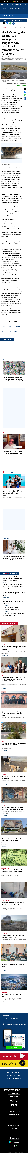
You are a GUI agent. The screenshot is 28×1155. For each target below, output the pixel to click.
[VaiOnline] (14, 1101)
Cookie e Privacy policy (14, 1111)
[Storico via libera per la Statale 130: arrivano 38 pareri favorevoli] (14, 826)
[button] (4, 23)
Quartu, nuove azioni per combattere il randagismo (11, 608)
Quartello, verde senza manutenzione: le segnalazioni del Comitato (13, 601)
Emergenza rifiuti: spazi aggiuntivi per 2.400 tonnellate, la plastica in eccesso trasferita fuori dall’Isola (13, 379)
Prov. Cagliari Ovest (8, 326)
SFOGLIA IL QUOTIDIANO (8, 15)
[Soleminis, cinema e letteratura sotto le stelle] (14, 952)
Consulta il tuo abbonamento (14, 1072)
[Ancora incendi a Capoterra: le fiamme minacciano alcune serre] (14, 923)
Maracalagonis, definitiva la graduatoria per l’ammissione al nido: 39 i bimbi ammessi (12, 578)
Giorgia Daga (6, 605)
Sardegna (17, 8)
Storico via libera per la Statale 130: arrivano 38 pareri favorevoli (12, 839)
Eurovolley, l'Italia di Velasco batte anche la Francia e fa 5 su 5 (13, 493)
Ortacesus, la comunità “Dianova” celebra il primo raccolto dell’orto (11, 870)
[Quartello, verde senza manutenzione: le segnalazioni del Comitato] (14, 730)
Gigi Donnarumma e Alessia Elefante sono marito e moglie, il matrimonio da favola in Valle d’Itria (14, 558)
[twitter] (2, 1)
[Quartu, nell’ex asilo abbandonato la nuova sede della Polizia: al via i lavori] (14, 795)
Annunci (14, 1081)
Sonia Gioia (5, 590)
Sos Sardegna (13, 12)
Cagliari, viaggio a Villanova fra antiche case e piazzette (13, 452)
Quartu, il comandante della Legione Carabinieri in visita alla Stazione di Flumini (14, 593)
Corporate (14, 1128)
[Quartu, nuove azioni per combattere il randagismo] (14, 764)
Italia (23, 8)
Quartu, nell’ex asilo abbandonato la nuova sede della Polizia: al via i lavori (14, 615)
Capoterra (17, 326)
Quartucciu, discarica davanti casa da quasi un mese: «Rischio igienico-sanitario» (12, 904)
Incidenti (21, 12)
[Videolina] (14, 1056)
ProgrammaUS (4, 8)
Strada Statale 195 (14, 331)
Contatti (14, 1120)
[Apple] (14, 1138)
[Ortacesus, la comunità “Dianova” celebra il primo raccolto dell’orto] (14, 857)
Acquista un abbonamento (14, 1075)
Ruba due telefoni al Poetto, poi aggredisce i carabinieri (11, 995)
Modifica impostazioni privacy (14, 1122)
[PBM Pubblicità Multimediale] (14, 1105)
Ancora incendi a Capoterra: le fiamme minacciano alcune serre (12, 936)
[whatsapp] (7, 1)
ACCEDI (24, 1)
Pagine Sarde (14, 1083)
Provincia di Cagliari (14, 20)
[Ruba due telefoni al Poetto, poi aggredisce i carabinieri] (14, 982)
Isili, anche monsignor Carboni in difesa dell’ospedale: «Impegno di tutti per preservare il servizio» (13, 586)
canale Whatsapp (21, 85)
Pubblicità (14, 1117)
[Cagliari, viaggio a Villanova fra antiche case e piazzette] (14, 441)
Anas (6, 331)
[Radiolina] (14, 1063)
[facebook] (5, 1)
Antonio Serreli (6, 582)
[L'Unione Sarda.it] (14, 4)
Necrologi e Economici (14, 1114)
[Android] (14, 1142)
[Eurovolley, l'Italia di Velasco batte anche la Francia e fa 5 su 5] (14, 481)
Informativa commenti (14, 1125)
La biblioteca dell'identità (14, 1078)
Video (11, 8)
